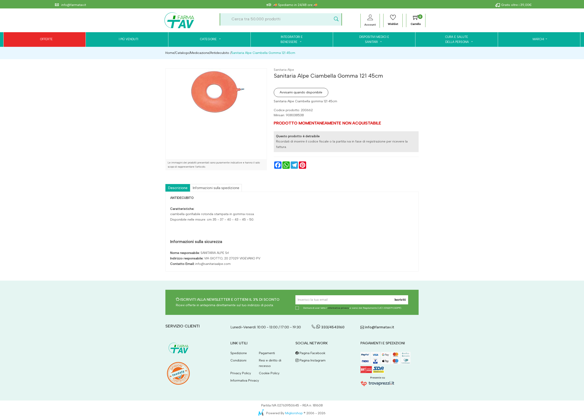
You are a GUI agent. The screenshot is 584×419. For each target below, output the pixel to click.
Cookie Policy (269, 373)
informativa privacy (338, 307)
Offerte (46, 39)
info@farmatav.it (73, 5)
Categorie (209, 39)
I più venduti (128, 39)
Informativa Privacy (244, 380)
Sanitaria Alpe (284, 70)
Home (169, 53)
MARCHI (538, 39)
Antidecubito (219, 53)
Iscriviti (400, 300)
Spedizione (238, 353)
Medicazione (199, 53)
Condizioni (238, 360)
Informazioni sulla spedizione (216, 188)
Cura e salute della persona (454, 39)
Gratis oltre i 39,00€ (516, 5)
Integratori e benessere (292, 39)
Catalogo (182, 53)
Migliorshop (294, 413)
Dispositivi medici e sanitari (374, 39)
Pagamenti (267, 353)
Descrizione (178, 188)
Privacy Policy (240, 373)
